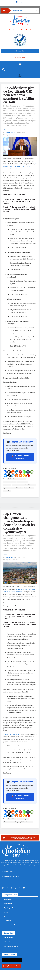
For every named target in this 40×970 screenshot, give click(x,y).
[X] (9, 472)
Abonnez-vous (21, 57)
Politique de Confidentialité (10, 876)
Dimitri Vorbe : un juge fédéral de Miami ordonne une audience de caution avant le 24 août (19, 209)
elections (7, 485)
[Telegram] (26, 29)
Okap (16, 822)
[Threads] (9, 475)
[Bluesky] (5, 475)
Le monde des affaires (11, 925)
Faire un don (20, 51)
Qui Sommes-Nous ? (8, 871)
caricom (22, 479)
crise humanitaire (10, 482)
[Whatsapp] (9, 29)
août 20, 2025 (21, 133)
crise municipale (22, 819)
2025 (9, 479)
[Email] (31, 472)
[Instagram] (22, 29)
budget (15, 479)
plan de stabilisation (15, 488)
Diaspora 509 (8, 899)
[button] (20, 64)
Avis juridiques (9, 942)
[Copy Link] (24, 475)
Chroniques (7, 920)
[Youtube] (30, 29)
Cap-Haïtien (11, 819)
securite (7, 491)
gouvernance (17, 485)
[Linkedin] (16, 472)
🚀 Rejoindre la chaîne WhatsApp (20, 457)
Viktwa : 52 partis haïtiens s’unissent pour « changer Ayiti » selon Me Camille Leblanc (19, 201)
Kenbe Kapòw (8, 822)
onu (34, 485)
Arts (5, 916)
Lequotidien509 (9, 133)
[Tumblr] (28, 472)
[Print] (16, 475)
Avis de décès (8, 937)
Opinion (6, 912)
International (8, 903)
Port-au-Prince (28, 488)
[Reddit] (13, 472)
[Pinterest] (20, 472)
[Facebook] (13, 29)
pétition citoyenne (26, 822)
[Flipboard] (28, 475)
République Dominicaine (12, 908)
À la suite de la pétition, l (11, 734)
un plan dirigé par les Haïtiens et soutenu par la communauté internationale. (20, 166)
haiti (24, 485)
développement (22, 482)
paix (5, 488)
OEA (29, 485)
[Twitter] (18, 29)
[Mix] (20, 475)
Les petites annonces (11, 946)
